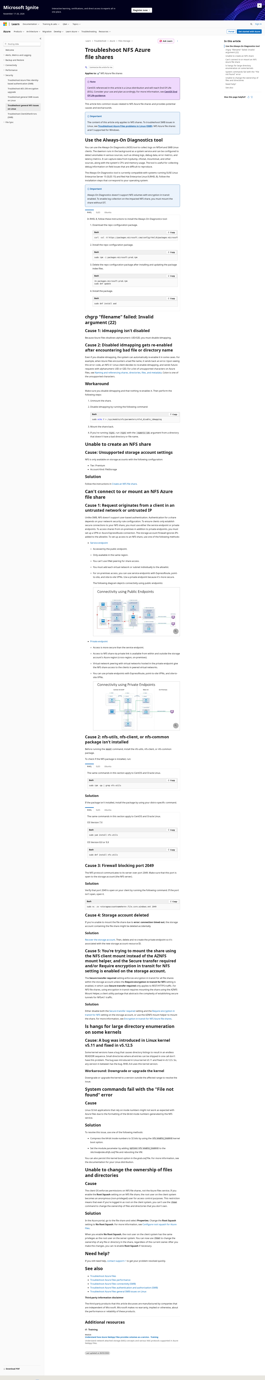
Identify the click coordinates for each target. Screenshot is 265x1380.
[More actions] (177, 41)
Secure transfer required (122, 1010)
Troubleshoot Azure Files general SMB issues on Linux (118, 1291)
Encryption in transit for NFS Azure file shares (148, 1018)
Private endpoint (99, 641)
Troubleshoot (100, 41)
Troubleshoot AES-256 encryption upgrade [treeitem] (23, 90)
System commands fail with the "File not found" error (242, 73)
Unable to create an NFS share (240, 56)
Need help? (231, 84)
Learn (88, 41)
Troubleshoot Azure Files (103, 1276)
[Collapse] (40, 38)
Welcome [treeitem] (10, 50)
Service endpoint (99, 542)
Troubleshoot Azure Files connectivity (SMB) (113, 1283)
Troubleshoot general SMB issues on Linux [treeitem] (23, 99)
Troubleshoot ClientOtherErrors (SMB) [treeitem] (22, 115)
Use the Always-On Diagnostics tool (243, 46)
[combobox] (22, 44)
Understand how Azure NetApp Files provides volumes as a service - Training (121, 1337)
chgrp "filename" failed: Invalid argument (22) (240, 50)
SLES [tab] (98, 212)
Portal (231, 31)
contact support (115, 1260)
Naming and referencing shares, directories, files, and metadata (128, 372)
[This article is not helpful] (251, 97)
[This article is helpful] (248, 97)
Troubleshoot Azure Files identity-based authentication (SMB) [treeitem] (23, 82)
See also (229, 87)
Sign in (258, 24)
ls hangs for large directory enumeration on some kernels (239, 66)
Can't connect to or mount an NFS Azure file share (241, 60)
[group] (135, 238)
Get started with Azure (249, 31)
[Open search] (251, 24)
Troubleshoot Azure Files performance (110, 1279)
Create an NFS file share (124, 483)
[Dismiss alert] (259, 5)
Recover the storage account (100, 939)
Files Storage (124, 41)
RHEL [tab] (89, 212)
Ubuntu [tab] (107, 212)
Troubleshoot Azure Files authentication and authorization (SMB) (124, 1287)
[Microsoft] (5, 24)
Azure (112, 41)
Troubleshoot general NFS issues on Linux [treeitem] (23, 107)
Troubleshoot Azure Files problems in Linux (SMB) (125, 126)
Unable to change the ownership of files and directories (242, 79)
